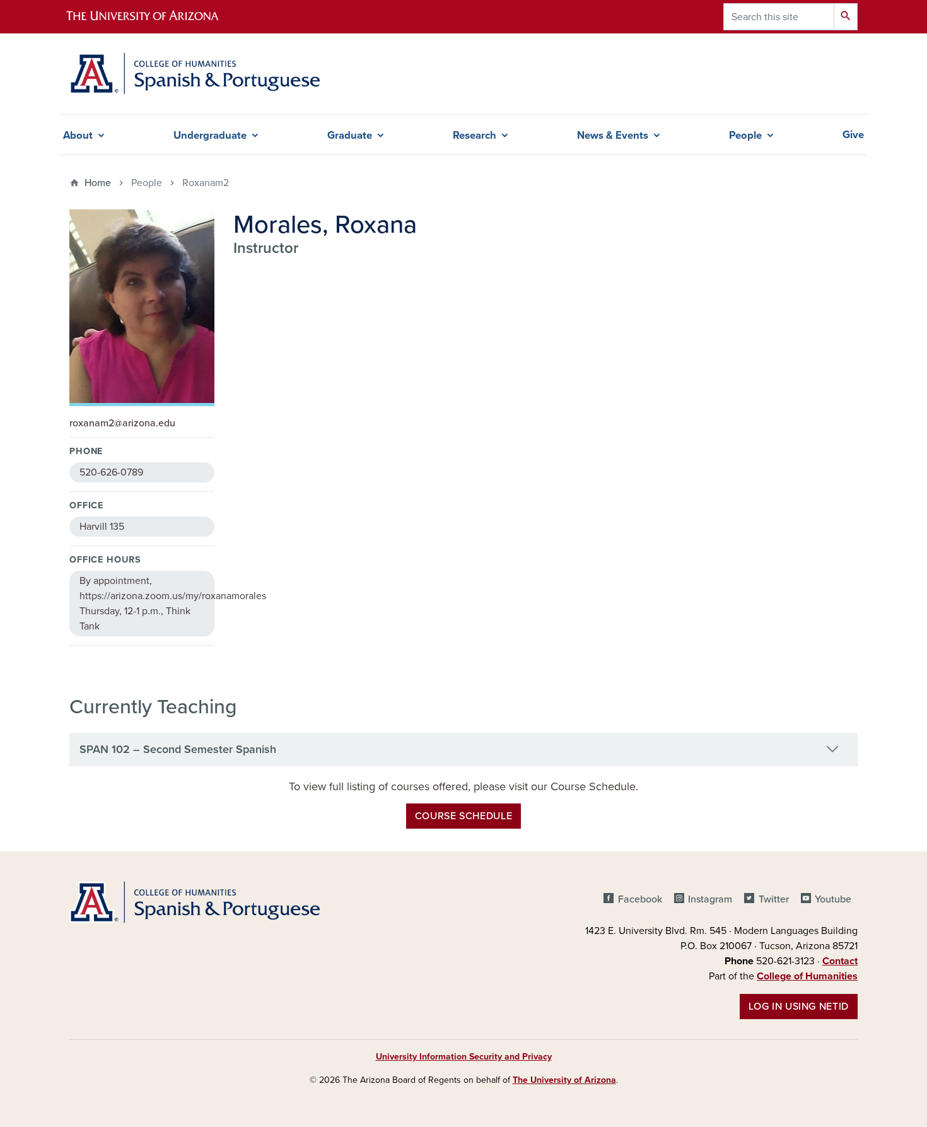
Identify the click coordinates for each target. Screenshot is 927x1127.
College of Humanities (807, 976)
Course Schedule (464, 816)
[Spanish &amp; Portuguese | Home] (194, 74)
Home (98, 183)
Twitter (773, 899)
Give (853, 135)
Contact (840, 961)
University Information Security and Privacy (464, 1056)
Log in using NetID (799, 1006)
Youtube (833, 899)
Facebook (640, 899)
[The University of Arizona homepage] (153, 16)
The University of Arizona (564, 1080)
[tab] (463, 750)
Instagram (710, 899)
